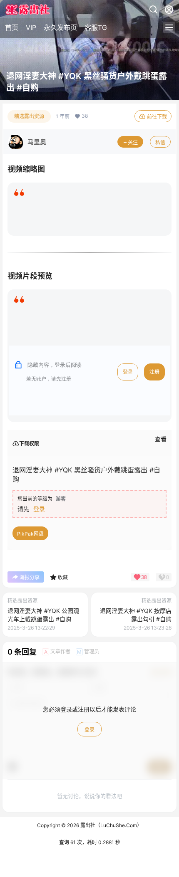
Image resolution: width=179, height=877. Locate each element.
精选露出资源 (29, 116)
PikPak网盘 (30, 534)
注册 (154, 372)
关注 (133, 142)
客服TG (96, 27)
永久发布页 (60, 27)
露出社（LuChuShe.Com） (110, 825)
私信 (160, 142)
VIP (31, 27)
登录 (128, 372)
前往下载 (157, 117)
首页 (11, 27)
